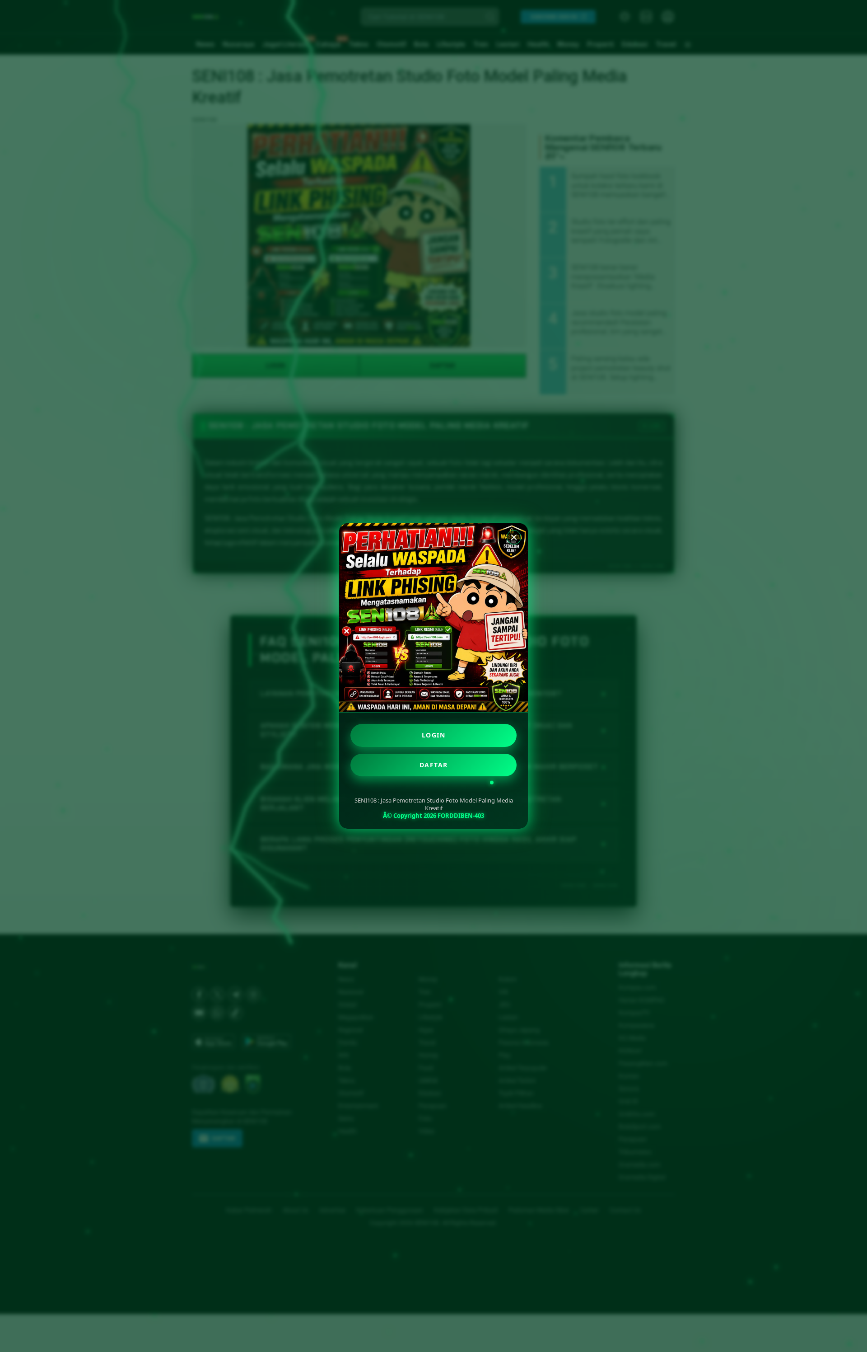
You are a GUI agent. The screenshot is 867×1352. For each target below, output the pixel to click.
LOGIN (434, 735)
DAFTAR (434, 764)
